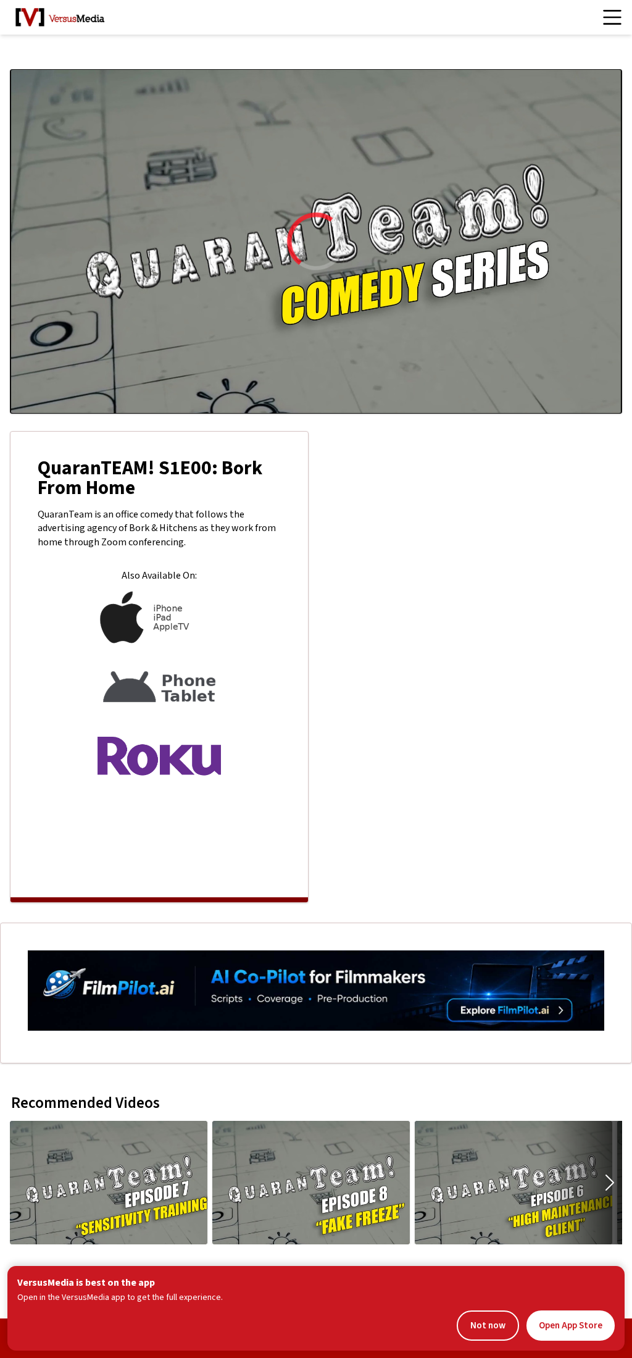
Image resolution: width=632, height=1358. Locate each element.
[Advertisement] (159, 836)
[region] (316, 241)
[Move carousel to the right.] (609, 1182)
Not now (487, 1325)
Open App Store (570, 1325)
